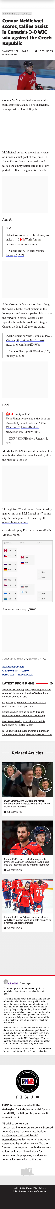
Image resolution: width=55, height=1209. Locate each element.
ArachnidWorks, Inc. (38, 1191)
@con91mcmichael (17, 418)
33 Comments (14, 928)
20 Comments (45, 51)
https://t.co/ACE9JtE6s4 (30, 340)
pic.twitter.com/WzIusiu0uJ (22, 244)
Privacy (42, 1188)
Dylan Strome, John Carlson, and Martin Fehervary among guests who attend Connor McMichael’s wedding (27, 803)
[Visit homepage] (27, 1081)
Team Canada (25, 674)
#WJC (49, 336)
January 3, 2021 (15, 255)
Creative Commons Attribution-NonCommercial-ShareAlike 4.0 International (24, 1135)
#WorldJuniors (32, 239)
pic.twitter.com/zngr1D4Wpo (23, 344)
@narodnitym (14, 423)
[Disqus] (27, 1015)
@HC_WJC (13, 427)
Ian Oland (11, 54)
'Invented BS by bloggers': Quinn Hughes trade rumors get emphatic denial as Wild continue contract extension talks (26, 693)
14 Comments (14, 812)
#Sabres (10, 340)
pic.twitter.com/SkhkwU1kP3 (23, 432)
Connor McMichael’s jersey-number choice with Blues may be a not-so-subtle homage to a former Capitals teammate (27, 920)
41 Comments (14, 870)
